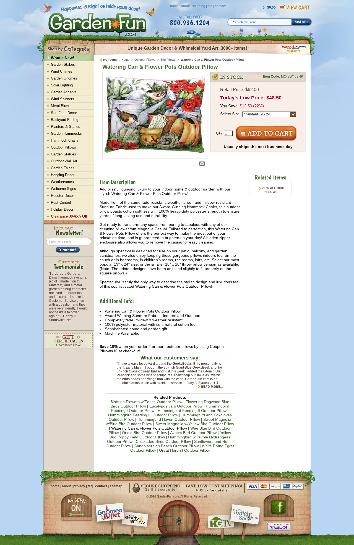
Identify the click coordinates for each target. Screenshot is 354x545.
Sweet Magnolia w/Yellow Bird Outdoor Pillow (194, 424)
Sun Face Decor (64, 113)
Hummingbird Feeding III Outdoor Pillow (143, 415)
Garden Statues (63, 154)
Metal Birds (60, 106)
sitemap (116, 486)
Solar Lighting (62, 85)
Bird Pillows (168, 59)
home (174, 6)
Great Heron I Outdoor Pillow (184, 450)
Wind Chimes (61, 71)
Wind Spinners (62, 99)
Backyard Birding (64, 120)
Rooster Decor (62, 196)
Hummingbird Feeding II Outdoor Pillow (192, 410)
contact (220, 6)
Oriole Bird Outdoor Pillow (144, 432)
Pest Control (61, 202)
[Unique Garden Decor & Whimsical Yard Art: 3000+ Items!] (202, 55)
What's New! (62, 57)
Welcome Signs (63, 189)
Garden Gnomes (64, 78)
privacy (79, 486)
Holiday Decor (62, 209)
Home (125, 59)
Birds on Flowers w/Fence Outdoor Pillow (146, 402)
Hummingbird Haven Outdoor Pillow (168, 419)
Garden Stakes (63, 64)
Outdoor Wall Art (64, 161)
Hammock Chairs (65, 140)
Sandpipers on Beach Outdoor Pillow (166, 446)
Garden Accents (64, 92)
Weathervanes (62, 182)
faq (210, 6)
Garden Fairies (62, 168)
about (185, 6)
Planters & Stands (65, 127)
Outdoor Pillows (144, 59)
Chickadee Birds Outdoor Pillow (163, 441)
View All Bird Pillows (272, 190)
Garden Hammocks (66, 133)
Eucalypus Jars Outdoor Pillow (175, 406)
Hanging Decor (62, 175)
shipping (198, 6)
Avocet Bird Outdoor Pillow (193, 432)
